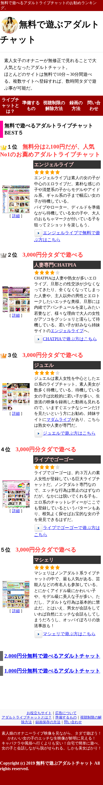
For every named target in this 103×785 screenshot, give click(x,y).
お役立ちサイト (39, 713)
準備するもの (66, 717)
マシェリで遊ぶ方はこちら (69, 633)
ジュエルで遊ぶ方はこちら (69, 433)
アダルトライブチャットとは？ (27, 717)
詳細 (16, 216)
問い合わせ (73, 722)
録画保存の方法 (47, 722)
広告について (66, 713)
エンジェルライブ (67, 330)
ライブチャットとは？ (10, 105)
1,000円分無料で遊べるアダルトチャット (52, 671)
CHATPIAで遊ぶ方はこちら (70, 338)
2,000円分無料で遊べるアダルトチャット (52, 656)
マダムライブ (58, 419)
